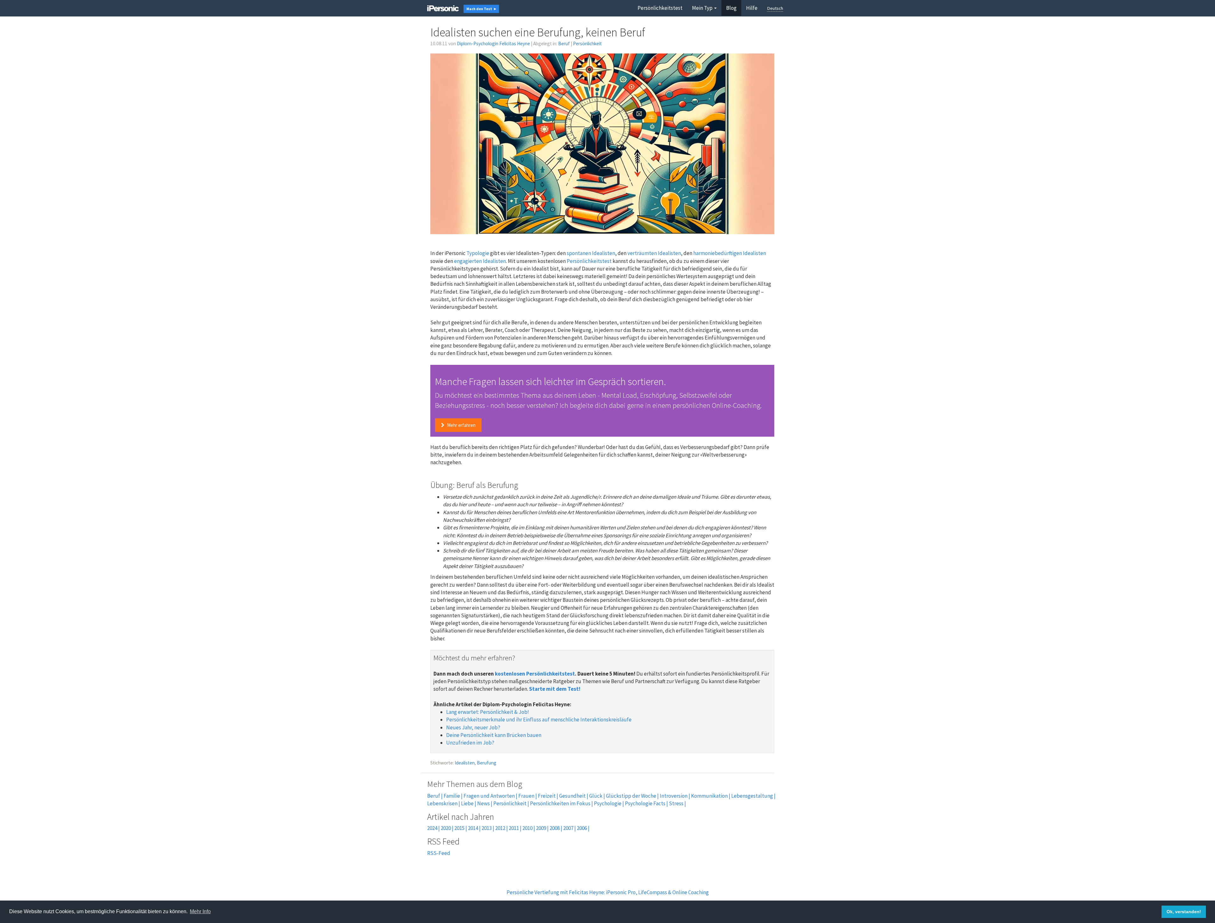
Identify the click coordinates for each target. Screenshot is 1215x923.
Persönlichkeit (587, 44)
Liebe (467, 803)
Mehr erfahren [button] (461, 425)
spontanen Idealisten (591, 253)
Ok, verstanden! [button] (1184, 911)
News (483, 803)
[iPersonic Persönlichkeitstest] (443, 8)
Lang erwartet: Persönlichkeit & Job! (487, 711)
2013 (487, 828)
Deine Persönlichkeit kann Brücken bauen (493, 735)
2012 (500, 828)
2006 (582, 828)
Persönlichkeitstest (660, 7)
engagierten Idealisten (480, 261)
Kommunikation (709, 795)
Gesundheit (572, 795)
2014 (473, 828)
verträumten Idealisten (654, 253)
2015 (459, 828)
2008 (555, 828)
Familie (452, 795)
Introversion (674, 795)
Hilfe (751, 7)
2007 (568, 828)
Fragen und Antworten (489, 795)
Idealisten (465, 763)
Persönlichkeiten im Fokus (560, 803)
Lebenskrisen (442, 803)
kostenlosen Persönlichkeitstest (535, 673)
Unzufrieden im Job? (470, 742)
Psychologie (607, 803)
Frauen (526, 795)
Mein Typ (702, 7)
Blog (731, 7)
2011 (514, 828)
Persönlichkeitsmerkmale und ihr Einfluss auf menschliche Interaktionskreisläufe (539, 719)
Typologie (477, 253)
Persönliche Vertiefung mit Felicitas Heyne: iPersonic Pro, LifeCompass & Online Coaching (608, 892)
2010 (527, 828)
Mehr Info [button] (200, 911)
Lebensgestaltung (752, 795)
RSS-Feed (438, 853)
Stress (676, 803)
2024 (432, 828)
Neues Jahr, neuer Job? (473, 727)
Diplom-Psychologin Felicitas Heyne (493, 44)
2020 (446, 828)
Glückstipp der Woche (631, 795)
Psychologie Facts (645, 803)
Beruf (564, 44)
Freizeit (547, 795)
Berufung (486, 763)
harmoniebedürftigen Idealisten (729, 253)
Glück (595, 795)
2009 (541, 828)
